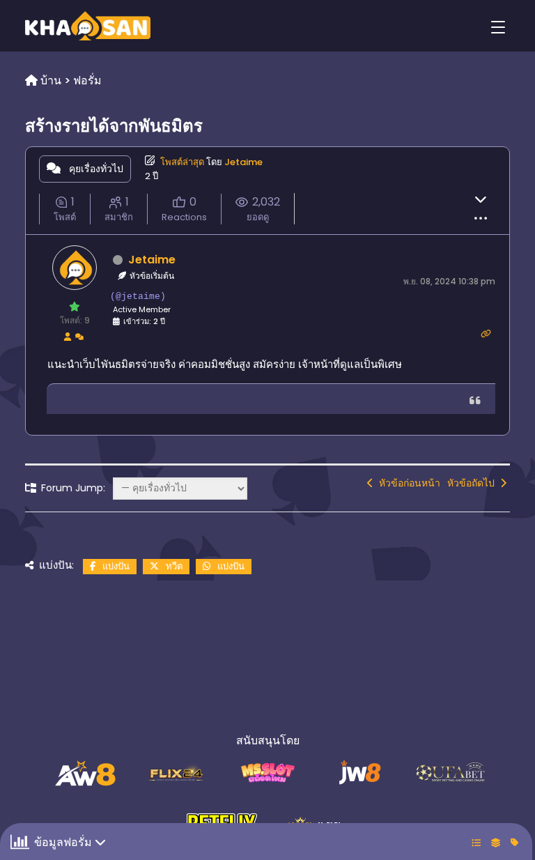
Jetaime (243, 162)
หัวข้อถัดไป (473, 483)
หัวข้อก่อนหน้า (406, 483)
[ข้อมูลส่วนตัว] (67, 335)
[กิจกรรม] (79, 335)
